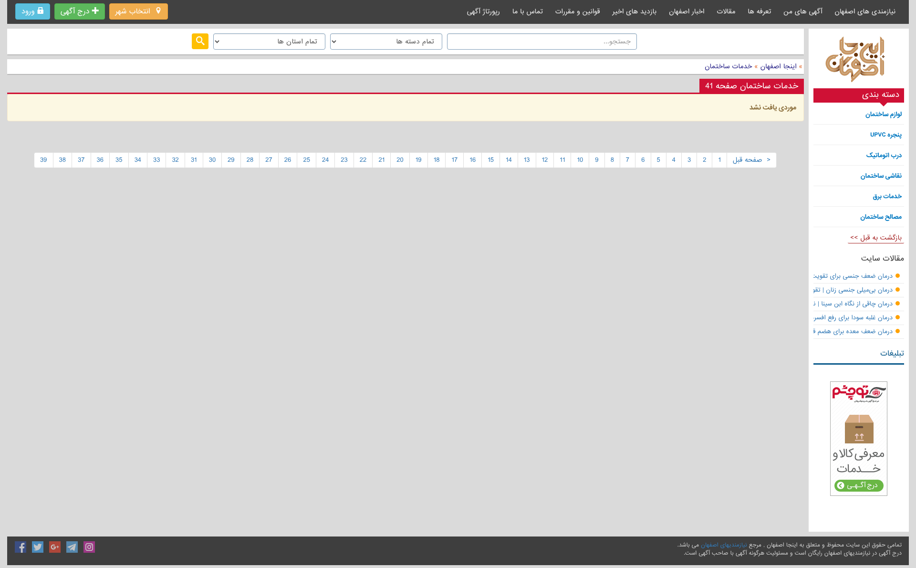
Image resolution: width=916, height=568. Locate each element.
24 (325, 160)
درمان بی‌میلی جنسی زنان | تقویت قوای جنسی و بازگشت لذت (812, 290)
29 (231, 160)
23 (344, 160)
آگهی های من (802, 11)
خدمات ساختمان (728, 66)
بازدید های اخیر (635, 11)
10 (580, 160)
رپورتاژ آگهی (483, 11)
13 (527, 160)
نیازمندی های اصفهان (864, 11)
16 (472, 160)
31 (194, 160)
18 (437, 160)
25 (306, 160)
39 (43, 160)
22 (363, 160)
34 (138, 160)
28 (250, 160)
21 (381, 160)
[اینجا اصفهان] (858, 62)
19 (419, 160)
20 (400, 160)
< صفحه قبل (751, 160)
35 (119, 160)
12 (545, 160)
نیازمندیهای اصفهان (724, 545)
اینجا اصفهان (778, 66)
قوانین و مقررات (577, 11)
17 (454, 160)
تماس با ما (527, 11)
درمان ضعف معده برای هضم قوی (849, 332)
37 (81, 160)
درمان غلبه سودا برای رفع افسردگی (848, 318)
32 (175, 160)
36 (100, 160)
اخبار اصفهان (686, 11)
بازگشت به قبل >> (876, 237)
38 (62, 160)
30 (212, 160)
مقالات (726, 11)
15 (491, 160)
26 (287, 160)
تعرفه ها (759, 11)
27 (268, 160)
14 (509, 160)
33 (156, 160)
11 (562, 160)
